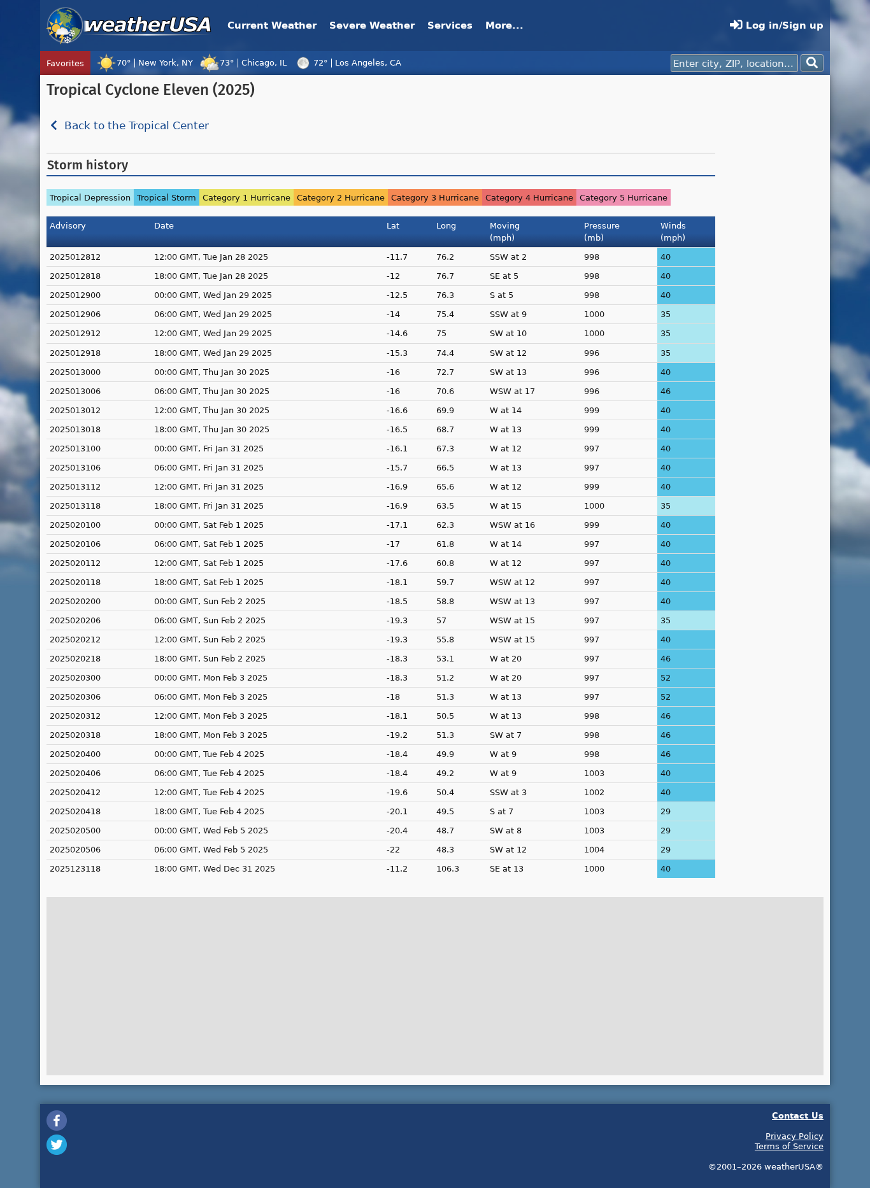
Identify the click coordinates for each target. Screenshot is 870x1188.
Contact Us (798, 1115)
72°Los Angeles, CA (357, 62)
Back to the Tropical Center (135, 125)
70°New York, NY (155, 62)
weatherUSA (129, 25)
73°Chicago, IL (253, 62)
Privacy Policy (795, 1136)
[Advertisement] (773, 272)
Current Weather (272, 25)
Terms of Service (789, 1146)
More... (504, 25)
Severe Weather (372, 25)
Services (450, 25)
